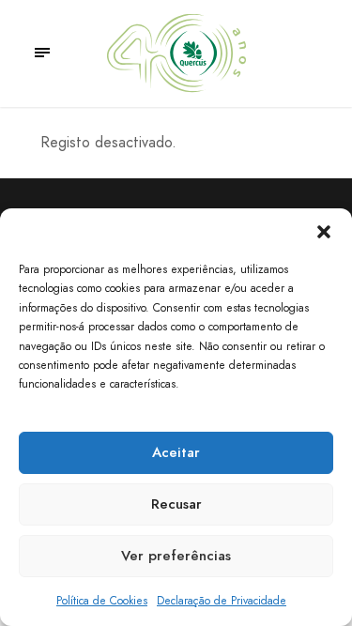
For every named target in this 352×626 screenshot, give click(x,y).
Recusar (176, 504)
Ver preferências (176, 555)
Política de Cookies (101, 600)
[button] (323, 231)
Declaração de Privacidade (221, 600)
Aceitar (176, 452)
